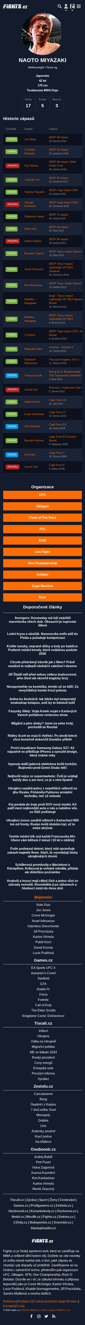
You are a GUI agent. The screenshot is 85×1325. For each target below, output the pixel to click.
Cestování (67, 1200)
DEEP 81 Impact (58, 178)
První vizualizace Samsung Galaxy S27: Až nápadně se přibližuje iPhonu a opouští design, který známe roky (42, 751)
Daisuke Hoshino (34, 440)
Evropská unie (43, 1068)
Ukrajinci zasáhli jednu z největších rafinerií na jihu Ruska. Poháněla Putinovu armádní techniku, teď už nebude (42, 792)
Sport (43, 1200)
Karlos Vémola (43, 936)
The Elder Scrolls (43, 1010)
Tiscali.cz (17, 1200)
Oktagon (42, 506)
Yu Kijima (29, 335)
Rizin (42, 597)
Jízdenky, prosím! (43, 1131)
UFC (42, 495)
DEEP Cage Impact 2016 (63, 190)
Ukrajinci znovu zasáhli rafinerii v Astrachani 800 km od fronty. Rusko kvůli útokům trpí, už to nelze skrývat (42, 824)
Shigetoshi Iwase (34, 216)
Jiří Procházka (43, 931)
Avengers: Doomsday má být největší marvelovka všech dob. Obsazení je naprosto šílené (42, 621)
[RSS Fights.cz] (54, 1316)
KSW (42, 540)
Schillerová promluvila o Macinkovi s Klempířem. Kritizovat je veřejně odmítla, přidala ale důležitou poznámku (42, 868)
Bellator (42, 574)
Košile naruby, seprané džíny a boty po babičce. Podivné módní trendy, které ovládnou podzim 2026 (42, 650)
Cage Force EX (58, 424)
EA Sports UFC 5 (43, 967)
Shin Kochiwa (32, 426)
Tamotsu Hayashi (34, 192)
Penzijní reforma (43, 1073)
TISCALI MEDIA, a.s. (31, 1310)
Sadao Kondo (32, 402)
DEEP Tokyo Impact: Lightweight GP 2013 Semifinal (61, 267)
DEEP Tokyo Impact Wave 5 (65, 283)
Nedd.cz (18, 1216)
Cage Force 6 (56, 465)
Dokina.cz (66, 1216)
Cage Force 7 (56, 453)
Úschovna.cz (66, 1211)
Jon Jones (43, 910)
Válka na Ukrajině (43, 1041)
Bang (43, 1099)
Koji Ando (29, 454)
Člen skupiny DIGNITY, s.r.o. (57, 1310)
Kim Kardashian (43, 1178)
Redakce (24, 1301)
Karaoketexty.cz (43, 1211)
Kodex (73, 1301)
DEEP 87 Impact (58, 149)
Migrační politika (43, 1046)
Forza (43, 994)
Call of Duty (43, 1005)
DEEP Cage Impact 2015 (63, 202)
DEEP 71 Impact (58, 214)
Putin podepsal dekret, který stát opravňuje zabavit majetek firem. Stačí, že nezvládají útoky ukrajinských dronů (42, 852)
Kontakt (9, 1306)
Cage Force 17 (57, 412)
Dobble (43, 1120)
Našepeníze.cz (40, 1222)
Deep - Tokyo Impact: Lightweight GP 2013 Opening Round (66, 299)
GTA (43, 984)
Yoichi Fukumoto (33, 269)
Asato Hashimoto (34, 414)
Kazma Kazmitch (43, 1172)
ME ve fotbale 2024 (43, 1052)
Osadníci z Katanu (43, 1104)
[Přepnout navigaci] (66, 6)
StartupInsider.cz (43, 1228)
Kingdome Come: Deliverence (43, 1016)
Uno (43, 1125)
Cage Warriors (42, 586)
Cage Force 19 (57, 400)
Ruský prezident (43, 1057)
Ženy (53, 1200)
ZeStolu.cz (63, 1205)
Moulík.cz (33, 1216)
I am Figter (42, 551)
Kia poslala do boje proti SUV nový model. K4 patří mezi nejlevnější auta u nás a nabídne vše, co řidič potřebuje (43, 808)
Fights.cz (49, 1216)
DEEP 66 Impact (58, 239)
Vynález (43, 1079)
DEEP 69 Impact (58, 227)
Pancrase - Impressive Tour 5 (66, 387)
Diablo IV (43, 989)
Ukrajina (43, 1036)
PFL (43, 529)
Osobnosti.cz (18, 1211)
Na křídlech (43, 1141)
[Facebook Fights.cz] (31, 1316)
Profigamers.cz (42, 1205)
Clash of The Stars (42, 517)
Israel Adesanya (43, 921)
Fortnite (43, 999)
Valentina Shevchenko (43, 926)
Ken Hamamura (33, 285)
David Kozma (43, 947)
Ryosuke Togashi (34, 253)
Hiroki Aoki (30, 229)
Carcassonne (43, 1093)
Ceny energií (43, 1062)
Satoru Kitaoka (32, 241)
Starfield (43, 978)
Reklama (9, 1301)
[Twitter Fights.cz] (46, 1316)
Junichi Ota (30, 389)
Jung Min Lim (32, 179)
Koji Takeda (31, 165)
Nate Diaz (43, 904)
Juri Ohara (30, 139)
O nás (20, 1306)
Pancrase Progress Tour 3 (64, 359)
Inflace (43, 1030)
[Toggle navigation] (79, 6)
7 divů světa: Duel (43, 1109)
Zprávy (31, 1200)
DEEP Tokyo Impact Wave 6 (65, 251)
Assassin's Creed (43, 973)
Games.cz (21, 1205)
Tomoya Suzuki (33, 375)
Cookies (39, 1301)
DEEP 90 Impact (58, 137)
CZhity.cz (20, 1222)
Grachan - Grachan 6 (61, 347)
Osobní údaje (56, 1301)
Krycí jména (43, 1136)
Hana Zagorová (43, 1167)
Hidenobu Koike (33, 349)
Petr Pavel (43, 1162)
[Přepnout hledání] (60, 6)
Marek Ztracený (43, 1189)
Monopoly (43, 1115)
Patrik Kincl (43, 942)
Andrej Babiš (43, 1157)
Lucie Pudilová (43, 953)
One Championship (42, 563)
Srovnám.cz (63, 1222)
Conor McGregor (43, 915)
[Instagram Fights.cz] (39, 1316)
